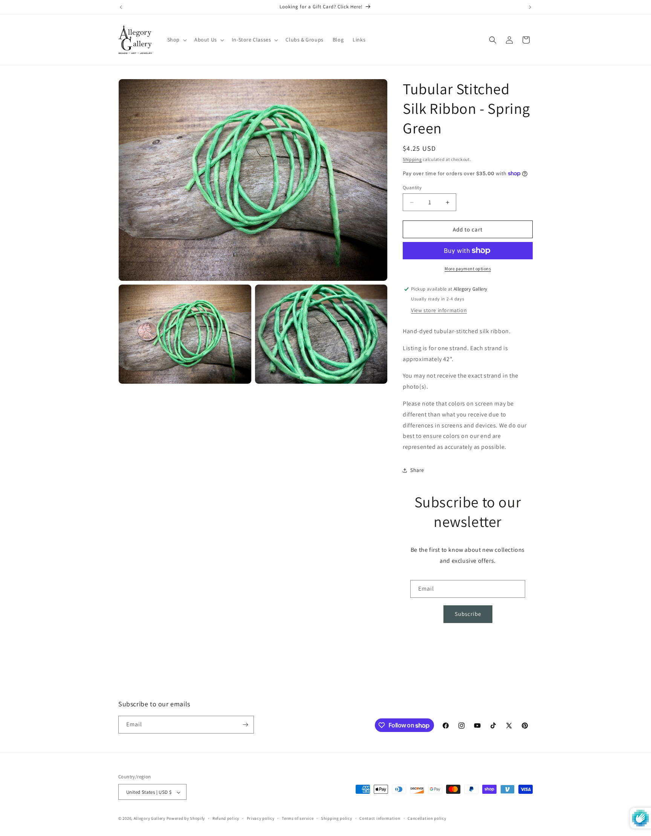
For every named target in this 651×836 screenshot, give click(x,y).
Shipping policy (336, 818)
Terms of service (297, 818)
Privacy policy (261, 818)
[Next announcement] (530, 7)
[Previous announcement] (121, 7)
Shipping (412, 159)
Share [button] (417, 470)
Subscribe (468, 613)
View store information (439, 310)
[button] (176, 39)
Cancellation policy (427, 818)
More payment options (468, 268)
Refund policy (225, 818)
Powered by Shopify (186, 818)
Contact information (379, 818)
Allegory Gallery (149, 818)
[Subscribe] (245, 724)
